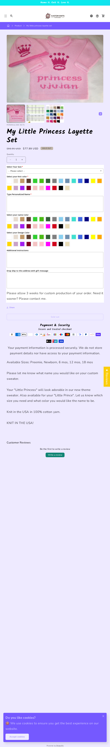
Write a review (55, 454)
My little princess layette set (39, 26)
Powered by (55, 745)
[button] (6, 16)
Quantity (10, 154)
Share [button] (12, 307)
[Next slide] (100, 114)
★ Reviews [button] (107, 377)
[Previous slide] (10, 114)
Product (18, 26)
